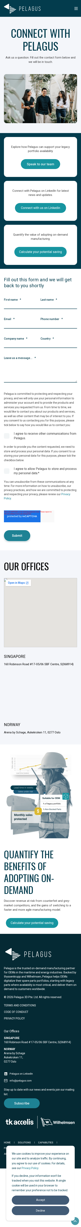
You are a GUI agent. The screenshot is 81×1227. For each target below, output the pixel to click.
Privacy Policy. (30, 1168)
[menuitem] (20, 1005)
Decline (40, 1210)
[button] (75, 1221)
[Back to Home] (22, 8)
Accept (40, 1199)
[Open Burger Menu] (76, 8)
